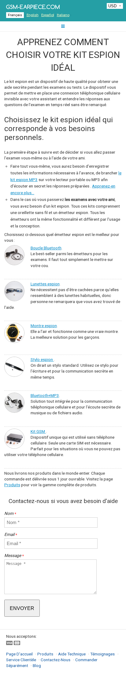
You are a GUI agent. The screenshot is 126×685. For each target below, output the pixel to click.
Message (14, 555)
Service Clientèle (21, 659)
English (33, 15)
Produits (12, 484)
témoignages (102, 653)
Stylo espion (42, 359)
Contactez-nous (55, 659)
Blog (37, 665)
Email (10, 534)
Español (47, 15)
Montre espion (44, 325)
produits (45, 653)
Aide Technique (72, 653)
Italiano (63, 15)
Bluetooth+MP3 (45, 395)
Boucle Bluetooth (46, 247)
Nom (10, 513)
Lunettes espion (45, 283)
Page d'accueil (20, 653)
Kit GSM (38, 431)
